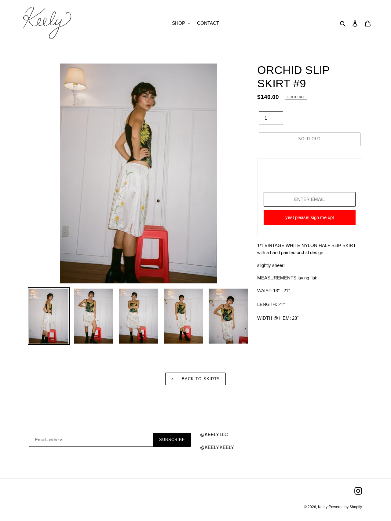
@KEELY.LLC (214, 434)
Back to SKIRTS (200, 379)
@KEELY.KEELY (217, 447)
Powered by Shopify (345, 507)
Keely (322, 507)
